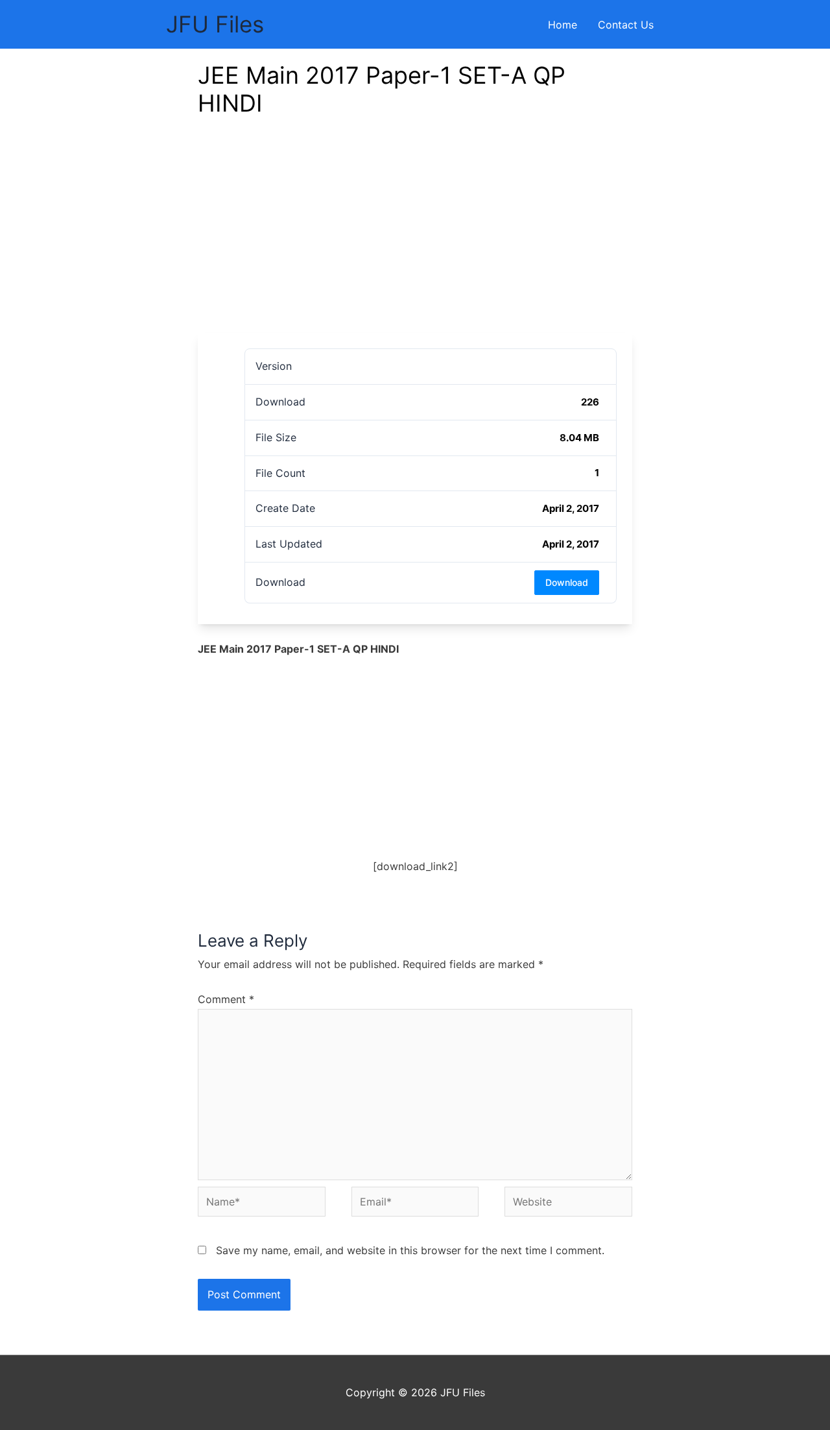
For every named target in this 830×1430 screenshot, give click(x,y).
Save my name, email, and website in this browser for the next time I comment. (410, 1250)
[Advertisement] (415, 235)
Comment (226, 999)
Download (566, 582)
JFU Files (215, 24)
